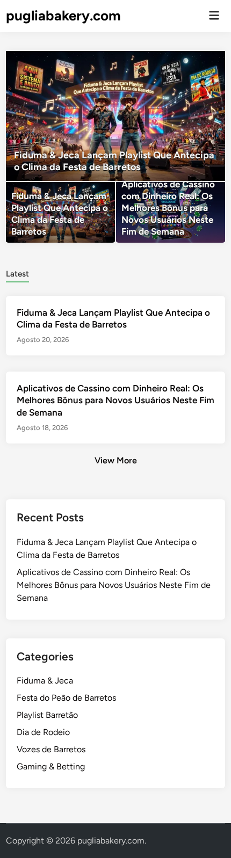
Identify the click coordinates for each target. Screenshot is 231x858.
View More (116, 460)
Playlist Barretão (47, 715)
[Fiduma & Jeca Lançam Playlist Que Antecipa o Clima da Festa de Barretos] (116, 116)
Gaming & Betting (51, 766)
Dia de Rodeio (43, 732)
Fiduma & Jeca (45, 680)
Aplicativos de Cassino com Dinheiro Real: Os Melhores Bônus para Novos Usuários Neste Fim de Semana (115, 400)
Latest (17, 274)
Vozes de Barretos (51, 749)
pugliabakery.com (63, 15)
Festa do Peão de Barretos (66, 698)
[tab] (17, 273)
